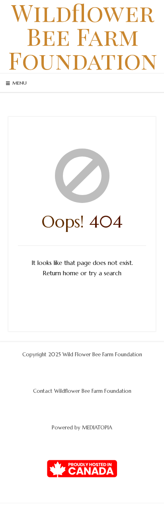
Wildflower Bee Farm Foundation (82, 35)
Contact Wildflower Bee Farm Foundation (82, 391)
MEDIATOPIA (97, 427)
